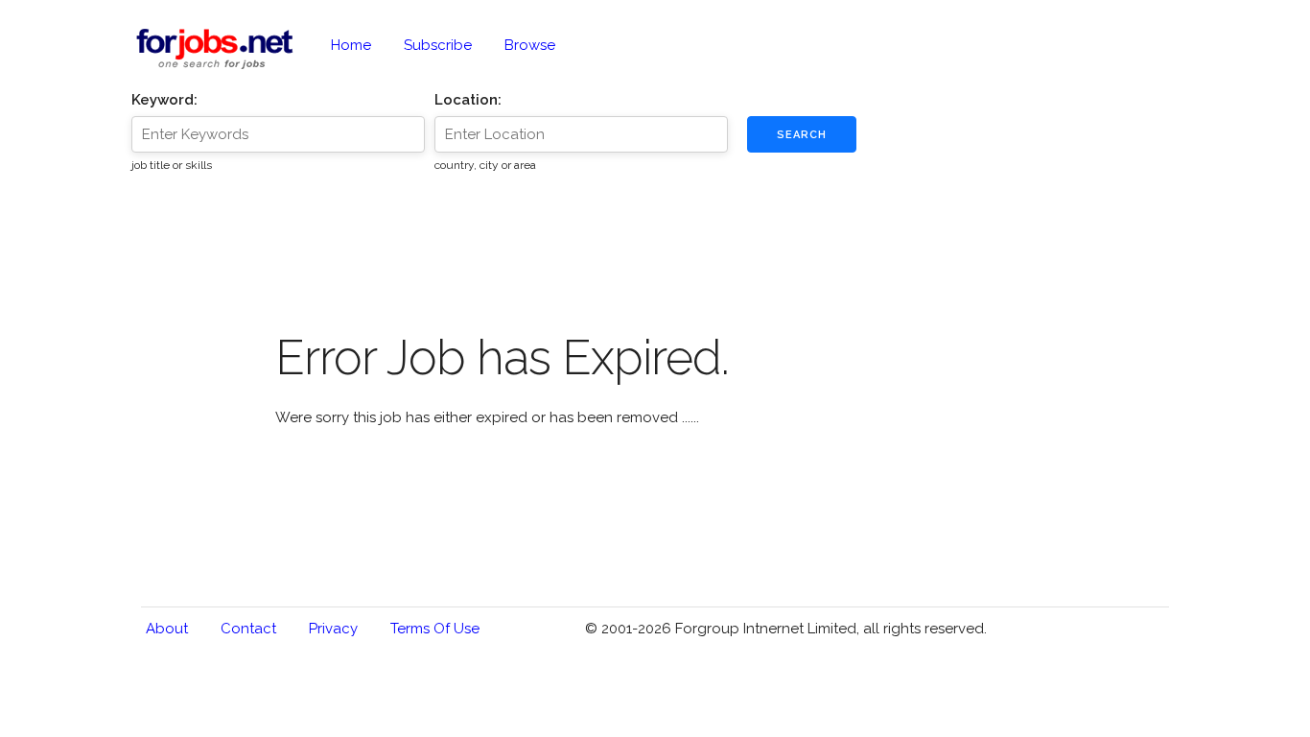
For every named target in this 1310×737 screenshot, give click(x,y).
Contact (248, 628)
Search (802, 135)
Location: (468, 99)
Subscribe (438, 45)
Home (351, 45)
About (167, 628)
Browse (529, 45)
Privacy (333, 628)
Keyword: (164, 99)
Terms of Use (435, 628)
